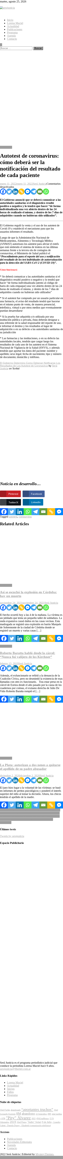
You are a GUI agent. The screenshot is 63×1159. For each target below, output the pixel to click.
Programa (12, 32)
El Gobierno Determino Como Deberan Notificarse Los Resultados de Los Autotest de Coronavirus (30, 364)
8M (18, 1113)
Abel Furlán (5, 1110)
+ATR (2, 1118)
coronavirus (25, 516)
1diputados (4, 1122)
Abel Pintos (22, 1122)
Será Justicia (40, 183)
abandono (28, 1113)
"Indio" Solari (34, 1122)
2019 (13, 1122)
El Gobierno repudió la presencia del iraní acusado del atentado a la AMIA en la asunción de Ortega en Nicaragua (30, 819)
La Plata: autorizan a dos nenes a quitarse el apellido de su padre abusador (30, 767)
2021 (33, 1118)
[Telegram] (34, 192)
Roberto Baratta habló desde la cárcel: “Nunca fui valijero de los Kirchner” (27, 655)
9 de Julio (47, 1122)
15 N (52, 1118)
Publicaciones (14, 29)
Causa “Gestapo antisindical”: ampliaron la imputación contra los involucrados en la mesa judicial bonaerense (30, 811)
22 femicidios (41, 1114)
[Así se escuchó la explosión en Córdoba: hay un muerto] (31, 555)
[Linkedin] (15, 192)
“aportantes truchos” (37, 1109)
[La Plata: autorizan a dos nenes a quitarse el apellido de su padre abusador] (31, 728)
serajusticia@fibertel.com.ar (15, 1068)
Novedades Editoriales (19, 1142)
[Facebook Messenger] (27, 192)
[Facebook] (3, 192)
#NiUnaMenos (42, 1118)
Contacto (12, 38)
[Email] (40, 192)
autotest (13, 516)
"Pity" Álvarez (18, 1118)
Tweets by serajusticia (12, 836)
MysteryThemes (44, 1154)
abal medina (57, 1114)
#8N (49, 1114)
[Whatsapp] (46, 192)
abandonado (16, 1110)
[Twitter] (9, 192)
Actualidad (13, 26)
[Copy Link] (21, 192)
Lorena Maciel (15, 23)
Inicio (10, 19)
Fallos (10, 1091)
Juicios (11, 1088)
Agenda (11, 35)
